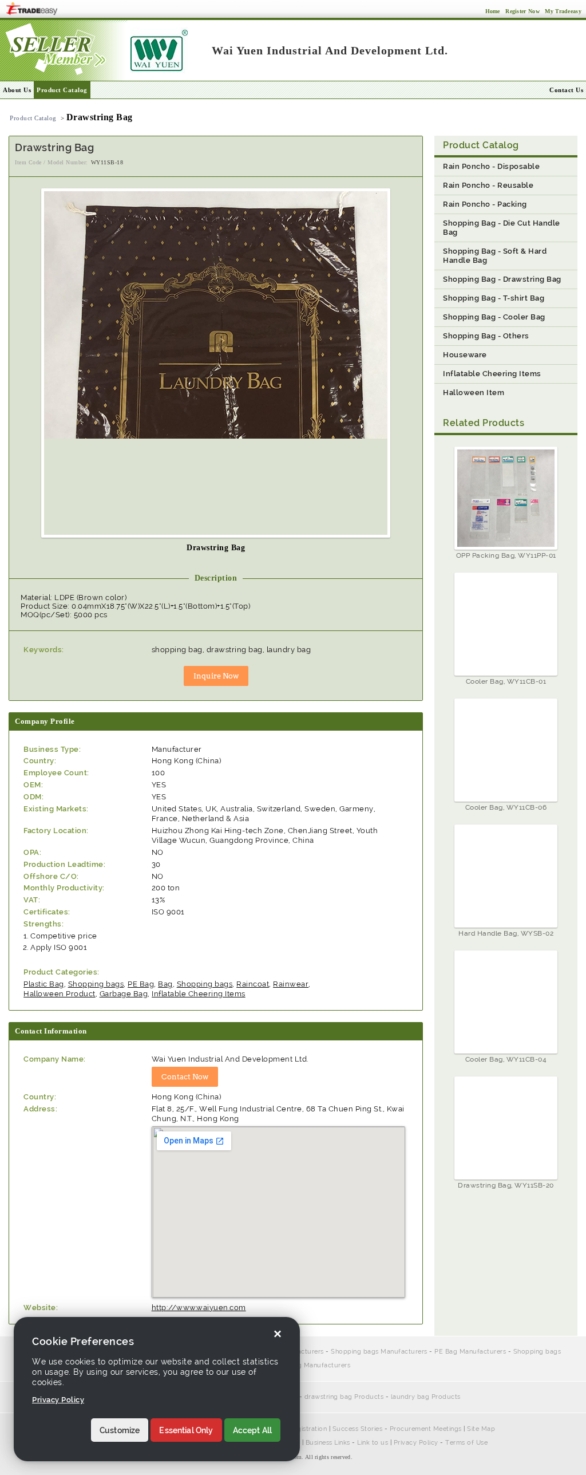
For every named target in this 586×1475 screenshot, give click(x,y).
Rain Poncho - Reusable (488, 185)
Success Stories (357, 1429)
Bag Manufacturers (320, 1365)
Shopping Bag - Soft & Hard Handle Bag (495, 256)
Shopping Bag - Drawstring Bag (502, 279)
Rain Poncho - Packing (485, 204)
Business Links (328, 1442)
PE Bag (141, 984)
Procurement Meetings (426, 1429)
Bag (165, 984)
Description (216, 578)
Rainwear (290, 984)
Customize (120, 1430)
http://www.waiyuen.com (199, 1307)
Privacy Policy (416, 1442)
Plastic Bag (43, 984)
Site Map (481, 1429)
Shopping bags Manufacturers (379, 1351)
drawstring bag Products (344, 1397)
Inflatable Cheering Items (199, 993)
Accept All (252, 1430)
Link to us (372, 1442)
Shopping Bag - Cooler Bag (494, 317)
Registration (308, 1429)
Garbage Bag (124, 993)
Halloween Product (59, 993)
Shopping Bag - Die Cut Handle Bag (501, 227)
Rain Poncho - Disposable (491, 166)
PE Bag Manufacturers (470, 1351)
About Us (17, 89)
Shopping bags (96, 984)
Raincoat (252, 984)
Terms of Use (466, 1442)
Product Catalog (62, 89)
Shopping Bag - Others (486, 336)
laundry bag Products (426, 1397)
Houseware (465, 354)
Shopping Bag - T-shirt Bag (493, 298)
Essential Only (186, 1430)
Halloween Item (473, 392)
